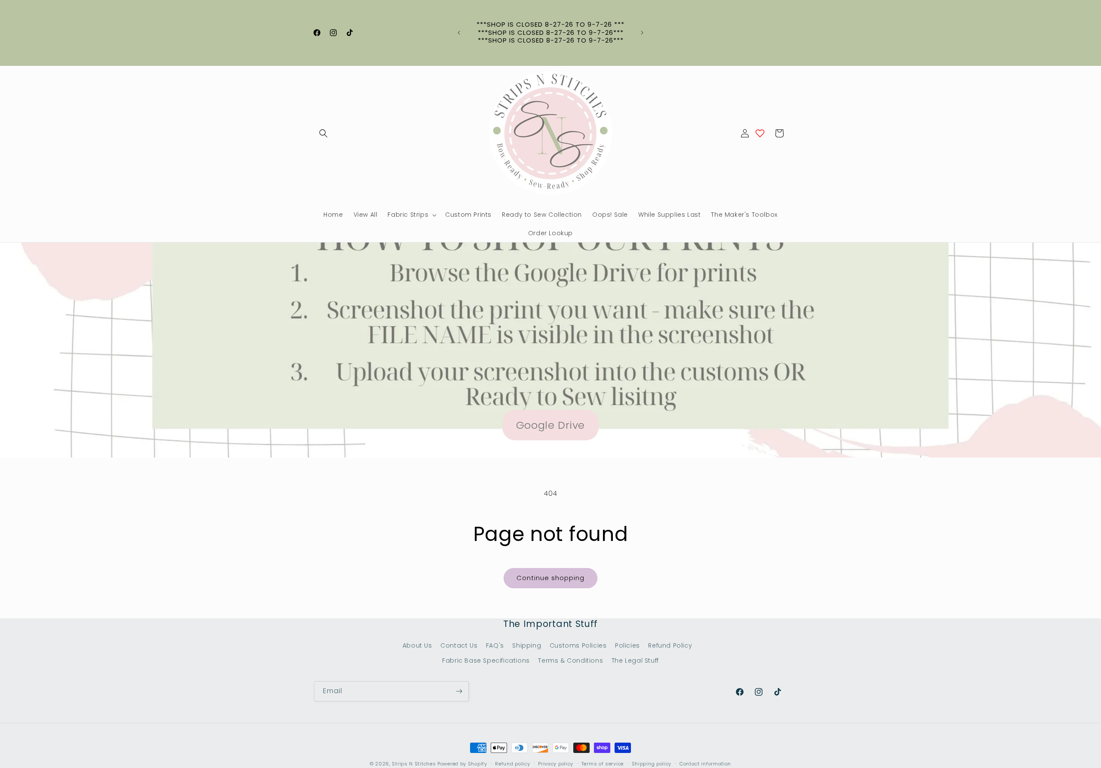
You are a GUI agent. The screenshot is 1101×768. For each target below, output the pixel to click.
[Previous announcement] (458, 33)
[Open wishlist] (760, 133)
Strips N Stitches (414, 763)
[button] (323, 133)
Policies (627, 645)
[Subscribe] (458, 691)
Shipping (526, 645)
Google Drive (550, 425)
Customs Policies (578, 645)
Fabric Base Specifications (486, 660)
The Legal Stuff (635, 660)
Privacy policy (555, 763)
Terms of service (602, 763)
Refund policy (512, 763)
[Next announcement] (642, 33)
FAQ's (495, 645)
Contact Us (458, 645)
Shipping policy (652, 763)
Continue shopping (550, 577)
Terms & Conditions (570, 660)
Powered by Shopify (462, 763)
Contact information (705, 763)
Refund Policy (670, 645)
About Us (417, 645)
